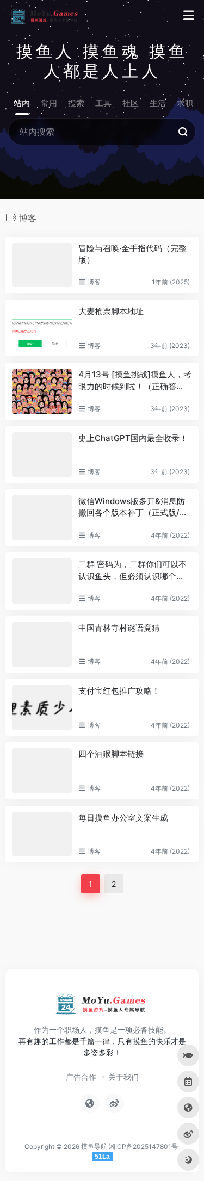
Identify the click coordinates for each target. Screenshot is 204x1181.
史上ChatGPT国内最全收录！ (133, 438)
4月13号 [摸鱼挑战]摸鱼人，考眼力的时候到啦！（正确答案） (134, 380)
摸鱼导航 (94, 1146)
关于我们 (123, 1076)
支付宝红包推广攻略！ (119, 691)
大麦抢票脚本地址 (111, 311)
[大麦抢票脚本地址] (42, 328)
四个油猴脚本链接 (111, 754)
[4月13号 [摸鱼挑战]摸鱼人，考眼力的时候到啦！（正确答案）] (42, 391)
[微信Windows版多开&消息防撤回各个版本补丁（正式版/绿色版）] (42, 517)
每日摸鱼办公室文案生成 (123, 817)
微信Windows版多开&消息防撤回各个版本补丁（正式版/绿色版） (133, 507)
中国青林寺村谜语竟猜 (119, 628)
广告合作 (81, 1076)
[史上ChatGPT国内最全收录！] (42, 454)
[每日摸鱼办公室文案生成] (42, 834)
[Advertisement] (102, 926)
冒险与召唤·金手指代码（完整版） (132, 254)
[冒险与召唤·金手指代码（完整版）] (42, 265)
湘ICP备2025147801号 (143, 1146)
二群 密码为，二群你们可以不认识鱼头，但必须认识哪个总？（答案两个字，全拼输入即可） (132, 570)
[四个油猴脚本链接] (42, 770)
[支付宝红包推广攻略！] (42, 707)
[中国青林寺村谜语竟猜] (42, 644)
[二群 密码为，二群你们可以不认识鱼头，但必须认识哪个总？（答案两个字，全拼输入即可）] (42, 581)
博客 (94, 282)
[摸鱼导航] (45, 15)
